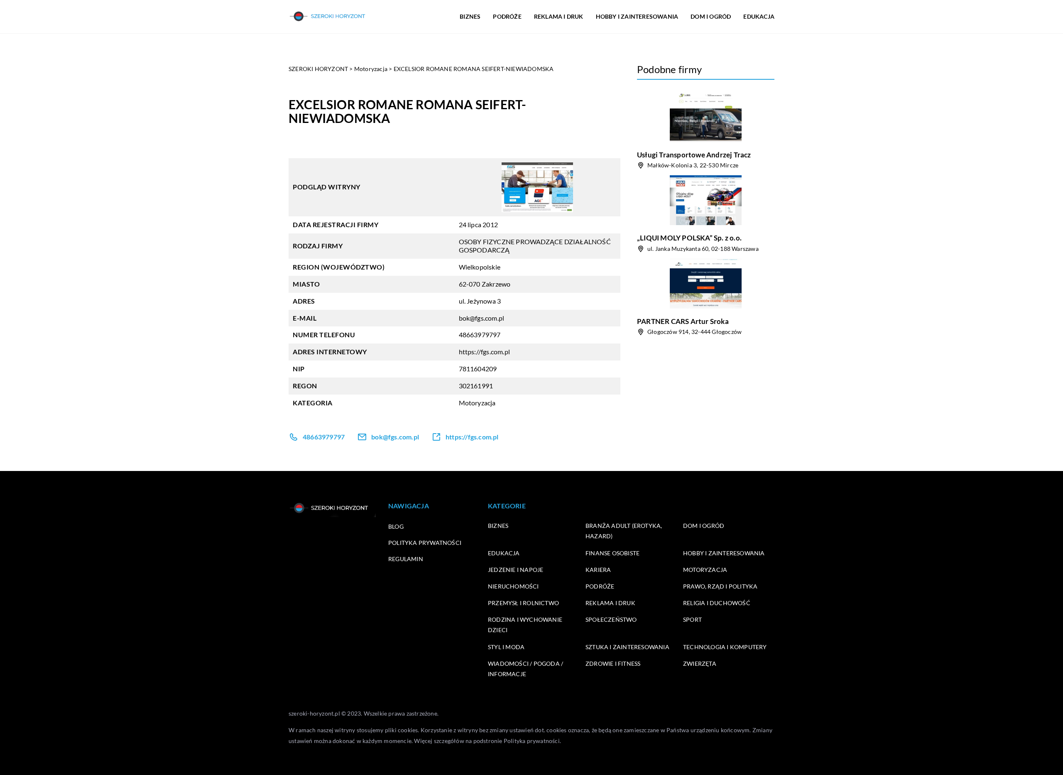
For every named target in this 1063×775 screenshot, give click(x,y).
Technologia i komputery (725, 646)
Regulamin (405, 558)
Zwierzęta (699, 663)
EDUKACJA (758, 16)
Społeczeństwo (611, 619)
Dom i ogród (703, 525)
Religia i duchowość (716, 602)
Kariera (598, 569)
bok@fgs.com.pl (482, 318)
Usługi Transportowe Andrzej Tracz (694, 154)
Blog (396, 526)
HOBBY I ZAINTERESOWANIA (637, 16)
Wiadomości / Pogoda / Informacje (525, 668)
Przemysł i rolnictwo (523, 602)
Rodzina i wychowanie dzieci (525, 624)
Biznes (498, 525)
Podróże (599, 586)
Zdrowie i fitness (612, 663)
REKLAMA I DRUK (558, 16)
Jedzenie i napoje (515, 569)
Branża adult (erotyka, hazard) (623, 531)
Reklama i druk (610, 602)
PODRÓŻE (507, 16)
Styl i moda (506, 646)
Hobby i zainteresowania (724, 553)
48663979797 (480, 334)
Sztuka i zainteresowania (627, 646)
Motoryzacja (477, 403)
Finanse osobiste (612, 553)
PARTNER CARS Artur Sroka (683, 321)
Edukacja (504, 553)
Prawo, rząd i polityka (720, 586)
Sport (692, 619)
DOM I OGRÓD (711, 16)
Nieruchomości (513, 586)
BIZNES (470, 16)
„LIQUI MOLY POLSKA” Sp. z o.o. (689, 237)
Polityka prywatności (424, 542)
